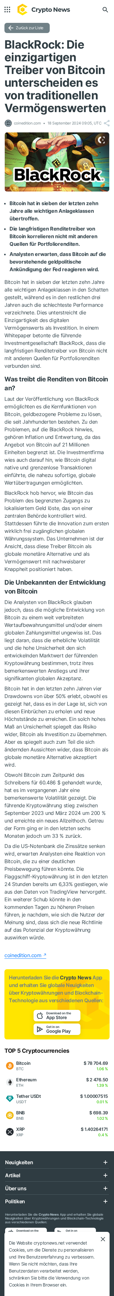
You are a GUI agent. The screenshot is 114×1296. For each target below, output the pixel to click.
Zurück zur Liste (29, 27)
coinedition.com (22, 955)
